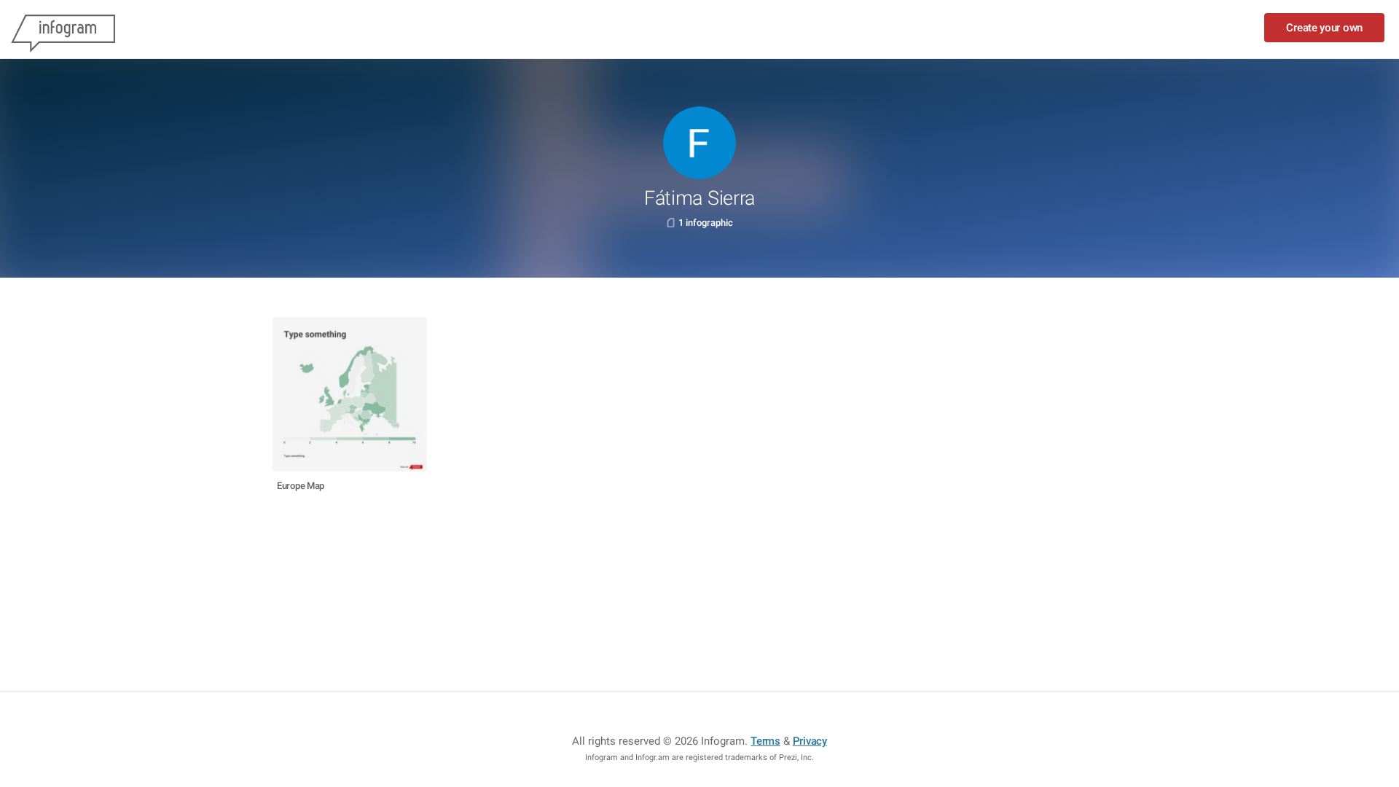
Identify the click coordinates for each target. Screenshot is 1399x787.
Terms (765, 741)
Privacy (810, 741)
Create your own (1324, 27)
